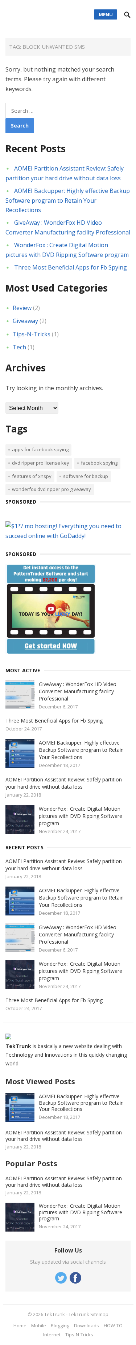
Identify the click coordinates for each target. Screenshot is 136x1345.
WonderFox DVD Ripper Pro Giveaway (51, 489)
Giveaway (25, 321)
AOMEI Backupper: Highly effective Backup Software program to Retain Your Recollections (67, 200)
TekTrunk (54, 1314)
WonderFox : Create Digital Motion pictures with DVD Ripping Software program (80, 816)
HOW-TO (113, 1325)
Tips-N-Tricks (31, 334)
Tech (19, 347)
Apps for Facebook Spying (40, 449)
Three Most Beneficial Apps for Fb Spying (70, 267)
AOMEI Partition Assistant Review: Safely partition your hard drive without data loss (63, 783)
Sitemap (99, 1314)
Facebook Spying (99, 463)
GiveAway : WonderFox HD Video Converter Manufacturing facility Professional (77, 691)
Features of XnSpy (31, 476)
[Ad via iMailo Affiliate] (50, 652)
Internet (52, 1334)
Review (22, 308)
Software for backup (85, 476)
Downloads (86, 1325)
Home (19, 1325)
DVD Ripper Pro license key (40, 463)
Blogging (60, 1325)
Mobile (38, 1325)
